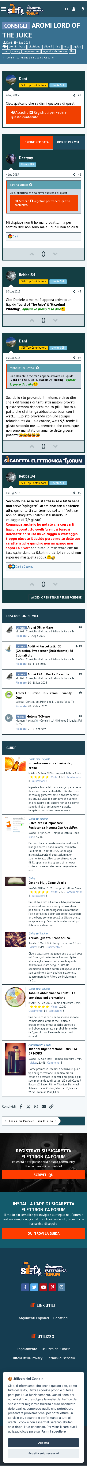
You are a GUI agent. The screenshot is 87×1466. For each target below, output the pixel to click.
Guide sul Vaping (38, 818)
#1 (79, 95)
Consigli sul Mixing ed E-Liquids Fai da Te (50, 631)
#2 (79, 174)
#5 (79, 493)
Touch (32, 943)
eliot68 (20, 631)
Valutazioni (38, 781)
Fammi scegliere (53, 1431)
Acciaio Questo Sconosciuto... (50, 938)
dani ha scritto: (19, 185)
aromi (12, 46)
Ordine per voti (68, 142)
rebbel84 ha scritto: (22, 368)
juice (66, 46)
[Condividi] (80, 759)
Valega (20, 702)
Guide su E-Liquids (39, 759)
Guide (11, 747)
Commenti (53, 1062)
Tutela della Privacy (27, 1358)
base (22, 46)
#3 (79, 291)
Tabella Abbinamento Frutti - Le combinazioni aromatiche (52, 995)
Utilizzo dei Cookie (56, 1349)
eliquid (48, 46)
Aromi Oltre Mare (40, 627)
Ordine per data (36, 142)
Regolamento (27, 1349)
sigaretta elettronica (55, 51)
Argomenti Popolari (34, 1318)
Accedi (20, 112)
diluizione (34, 46)
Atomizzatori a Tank (40, 1044)
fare (58, 46)
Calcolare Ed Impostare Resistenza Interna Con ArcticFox (53, 825)
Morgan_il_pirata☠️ (27, 720)
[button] (3, 9)
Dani (9, 42)
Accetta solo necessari (43, 1453)
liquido (77, 46)
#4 (79, 358)
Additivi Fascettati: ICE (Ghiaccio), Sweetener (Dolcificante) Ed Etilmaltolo (44, 650)
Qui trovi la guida (43, 1233)
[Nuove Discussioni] (83, 9)
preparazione (31, 51)
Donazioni (60, 1318)
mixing (16, 51)
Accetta (43, 1442)
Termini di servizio (61, 1358)
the (72, 51)
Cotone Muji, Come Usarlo (47, 882)
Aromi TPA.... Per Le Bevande (48, 674)
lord (6, 51)
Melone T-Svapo (38, 716)
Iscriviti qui (43, 1174)
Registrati (41, 112)
